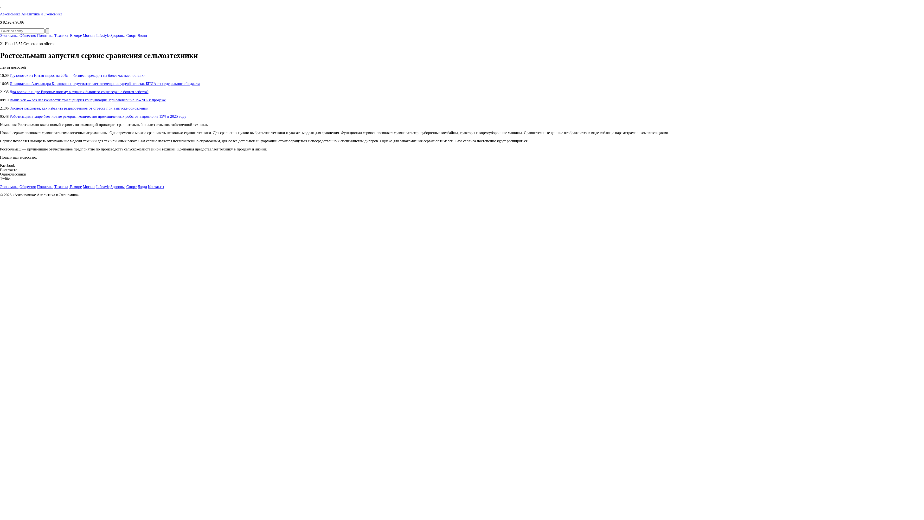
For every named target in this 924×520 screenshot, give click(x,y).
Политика (45, 35)
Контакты (156, 187)
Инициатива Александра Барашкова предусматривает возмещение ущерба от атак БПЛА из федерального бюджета (105, 84)
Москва (89, 35)
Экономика (9, 35)
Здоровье (117, 35)
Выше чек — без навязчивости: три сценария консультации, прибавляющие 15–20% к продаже (88, 100)
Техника (61, 35)
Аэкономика (31, 14)
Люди (142, 35)
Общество (27, 35)
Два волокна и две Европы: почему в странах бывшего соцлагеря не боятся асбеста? (79, 92)
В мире (75, 35)
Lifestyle (102, 35)
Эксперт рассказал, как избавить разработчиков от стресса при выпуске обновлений (79, 108)
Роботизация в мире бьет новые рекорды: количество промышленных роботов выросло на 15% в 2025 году (98, 116)
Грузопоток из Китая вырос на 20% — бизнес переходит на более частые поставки (78, 75)
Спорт (131, 35)
